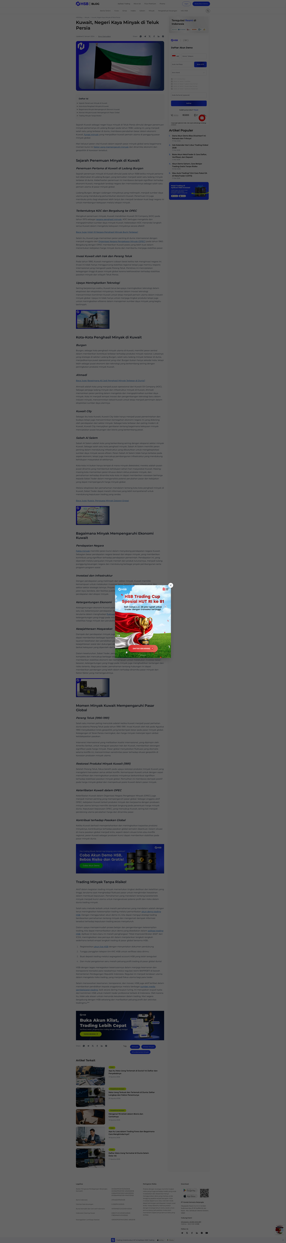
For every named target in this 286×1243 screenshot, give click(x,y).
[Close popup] (170, 585)
